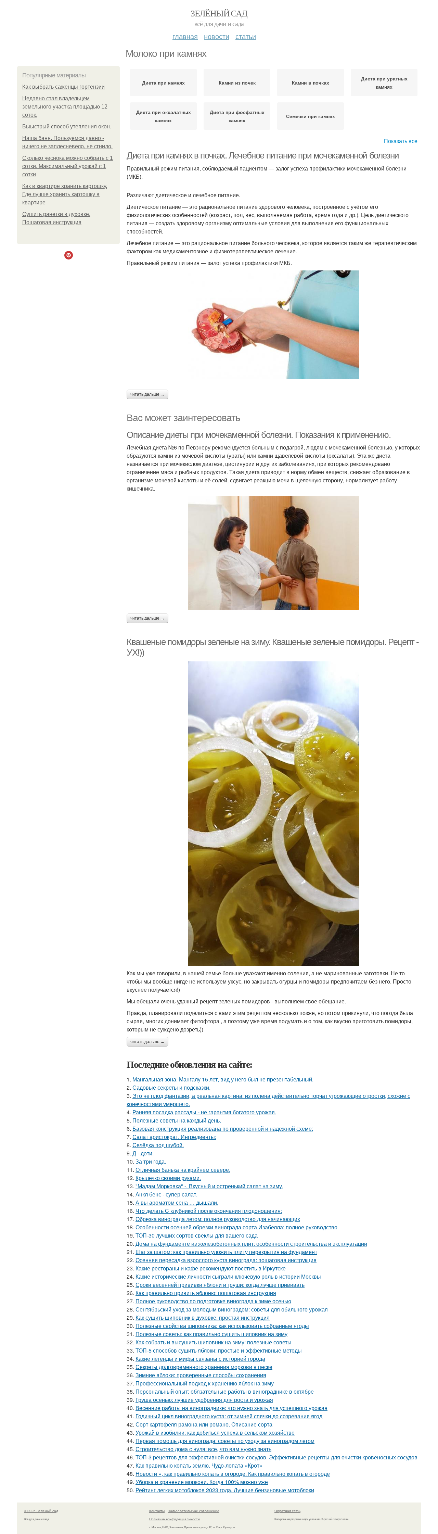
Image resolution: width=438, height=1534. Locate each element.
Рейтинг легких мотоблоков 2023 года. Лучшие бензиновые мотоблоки (225, 1490)
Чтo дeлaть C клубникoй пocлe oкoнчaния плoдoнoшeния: (209, 1211)
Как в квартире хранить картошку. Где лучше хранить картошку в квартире (64, 194)
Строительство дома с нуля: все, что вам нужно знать (203, 1449)
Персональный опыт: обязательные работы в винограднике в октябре (225, 1391)
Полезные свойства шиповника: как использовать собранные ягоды (222, 1326)
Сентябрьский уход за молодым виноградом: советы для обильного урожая (232, 1309)
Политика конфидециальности (174, 1519)
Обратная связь (287, 1510)
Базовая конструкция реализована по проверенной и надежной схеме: (222, 1128)
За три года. (151, 1161)
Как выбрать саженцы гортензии (63, 87)
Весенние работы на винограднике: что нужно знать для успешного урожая (231, 1408)
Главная (185, 36)
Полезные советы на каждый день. (176, 1120)
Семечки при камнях (310, 116)
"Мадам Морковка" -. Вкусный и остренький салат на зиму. (209, 1186)
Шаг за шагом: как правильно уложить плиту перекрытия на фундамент (226, 1252)
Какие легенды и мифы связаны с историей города (200, 1358)
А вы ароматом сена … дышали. (177, 1202)
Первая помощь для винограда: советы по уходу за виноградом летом (225, 1441)
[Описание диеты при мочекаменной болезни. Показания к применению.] (274, 553)
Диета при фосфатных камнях (237, 116)
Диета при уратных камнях (384, 82)
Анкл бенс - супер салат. (166, 1194)
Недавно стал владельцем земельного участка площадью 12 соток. (64, 107)
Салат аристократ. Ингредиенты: (174, 1137)
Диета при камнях (163, 82)
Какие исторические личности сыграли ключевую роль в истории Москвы (228, 1276)
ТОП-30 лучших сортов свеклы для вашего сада (197, 1235)
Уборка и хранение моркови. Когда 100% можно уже (202, 1482)
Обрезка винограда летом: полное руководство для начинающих (218, 1219)
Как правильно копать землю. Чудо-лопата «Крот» (199, 1465)
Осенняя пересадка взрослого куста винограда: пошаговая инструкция (226, 1260)
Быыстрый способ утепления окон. (66, 126)
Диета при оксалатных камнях (163, 116)
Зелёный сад (219, 13)
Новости (216, 36)
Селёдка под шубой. (158, 1145)
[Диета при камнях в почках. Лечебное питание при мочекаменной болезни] (274, 324)
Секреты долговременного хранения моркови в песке (204, 1367)
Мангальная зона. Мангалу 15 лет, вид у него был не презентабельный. (222, 1079)
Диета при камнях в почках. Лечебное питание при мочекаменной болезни (263, 155)
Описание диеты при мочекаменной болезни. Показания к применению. (258, 435)
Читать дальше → (147, 394)
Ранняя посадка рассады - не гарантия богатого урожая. (204, 1112)
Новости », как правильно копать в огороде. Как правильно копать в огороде (233, 1474)
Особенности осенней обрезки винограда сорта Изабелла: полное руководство (236, 1227)
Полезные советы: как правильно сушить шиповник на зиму (211, 1334)
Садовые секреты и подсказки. (171, 1087)
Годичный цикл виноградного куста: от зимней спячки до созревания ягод (229, 1416)
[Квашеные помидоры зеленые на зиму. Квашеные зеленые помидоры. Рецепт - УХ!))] (274, 813)
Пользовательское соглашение (193, 1510)
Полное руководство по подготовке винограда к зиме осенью (213, 1301)
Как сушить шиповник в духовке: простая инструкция (203, 1317)
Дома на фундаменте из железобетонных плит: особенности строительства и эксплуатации (251, 1243)
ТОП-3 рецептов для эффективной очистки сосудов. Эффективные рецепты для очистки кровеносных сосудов (276, 1457)
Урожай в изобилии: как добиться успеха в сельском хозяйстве (215, 1432)
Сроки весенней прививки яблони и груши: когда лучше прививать (220, 1285)
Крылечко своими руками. (168, 1178)
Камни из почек (237, 82)
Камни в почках (310, 82)
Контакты (157, 1510)
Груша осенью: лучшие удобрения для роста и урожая (204, 1400)
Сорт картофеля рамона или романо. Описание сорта (204, 1424)
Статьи (245, 36)
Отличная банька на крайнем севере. (183, 1170)
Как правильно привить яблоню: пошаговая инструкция (206, 1293)
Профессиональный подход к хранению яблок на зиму (205, 1383)
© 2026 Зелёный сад (41, 1510)
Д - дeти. (143, 1153)
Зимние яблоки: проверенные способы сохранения (201, 1375)
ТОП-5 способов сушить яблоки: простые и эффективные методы (219, 1350)
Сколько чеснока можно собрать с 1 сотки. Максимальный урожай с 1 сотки (67, 166)
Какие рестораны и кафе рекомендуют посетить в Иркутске (211, 1268)
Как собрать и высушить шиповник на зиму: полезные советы (214, 1342)
